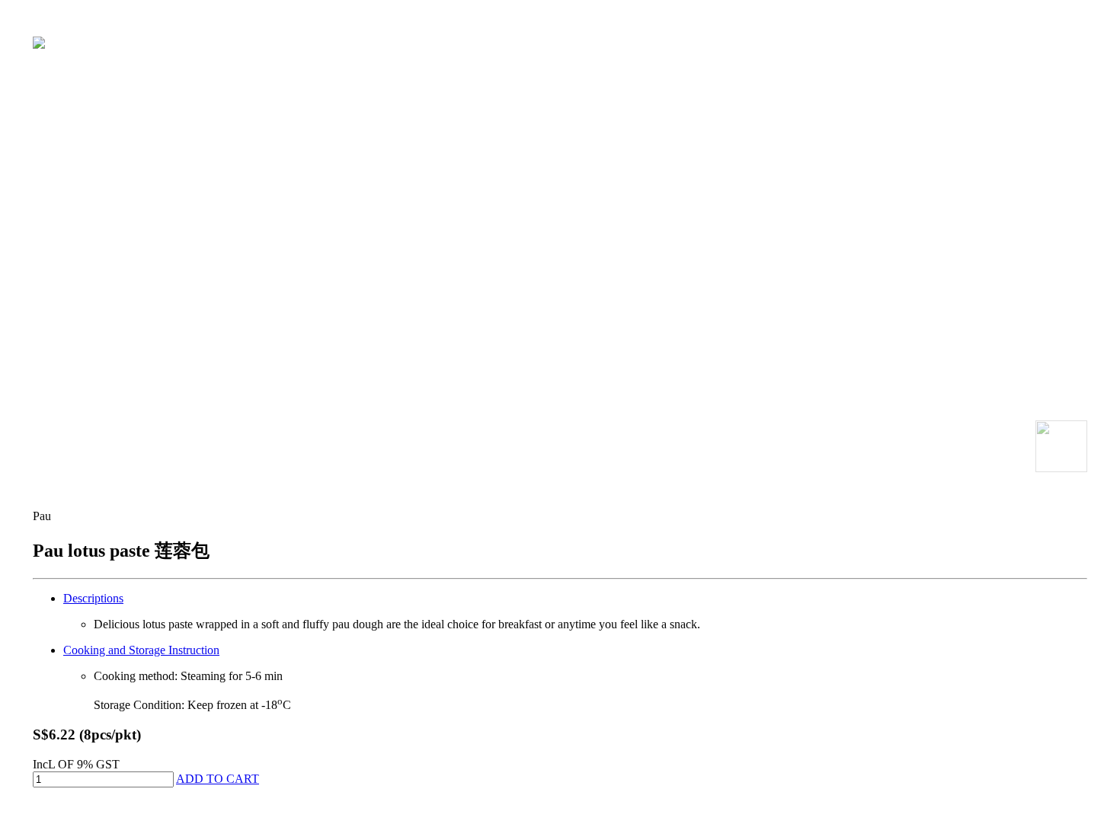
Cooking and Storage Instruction (141, 650)
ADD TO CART (217, 778)
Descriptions (93, 598)
